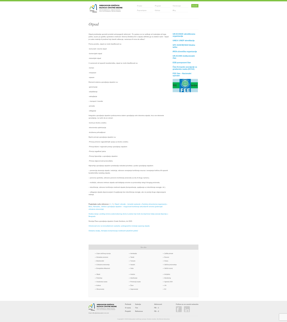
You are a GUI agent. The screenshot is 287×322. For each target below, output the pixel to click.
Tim (136, 308)
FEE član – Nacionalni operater (182, 75)
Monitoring (167, 278)
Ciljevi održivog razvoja (103, 253)
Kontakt (194, 6)
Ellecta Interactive (164, 319)
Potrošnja (99, 278)
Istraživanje (133, 278)
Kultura (98, 285)
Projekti (128, 311)
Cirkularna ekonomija (103, 264)
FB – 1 (156, 308)
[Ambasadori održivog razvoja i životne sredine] (106, 11)
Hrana (166, 261)
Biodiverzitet (100, 261)
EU (165, 289)
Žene (132, 285)
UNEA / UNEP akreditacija (184, 40)
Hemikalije (133, 253)
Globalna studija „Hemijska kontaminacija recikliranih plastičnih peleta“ (114, 231)
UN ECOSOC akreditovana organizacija (184, 35)
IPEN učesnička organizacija (185, 52)
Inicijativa (167, 274)
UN (165, 285)
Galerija (157, 10)
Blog (174, 10)
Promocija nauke (135, 282)
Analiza (132, 274)
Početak (128, 304)
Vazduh (132, 264)
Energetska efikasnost (103, 268)
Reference (139, 311)
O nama (139, 6)
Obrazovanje (100, 289)
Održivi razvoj (168, 268)
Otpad (98, 274)
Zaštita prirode (168, 253)
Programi (158, 6)
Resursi (166, 257)
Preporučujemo (142, 10)
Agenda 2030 (168, 282)
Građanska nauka (101, 282)
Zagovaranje (134, 289)
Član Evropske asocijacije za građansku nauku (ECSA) (185, 68)
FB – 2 (156, 311)
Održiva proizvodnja (170, 264)
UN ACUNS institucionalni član (184, 57)
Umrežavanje (177, 6)
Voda (132, 268)
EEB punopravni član (182, 63)
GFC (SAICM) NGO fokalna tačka (184, 46)
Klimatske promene (102, 257)
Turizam (132, 261)
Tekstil (132, 257)
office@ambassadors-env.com (100, 313)
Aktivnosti (158, 304)
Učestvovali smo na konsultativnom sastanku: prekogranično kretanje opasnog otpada (119, 226)
